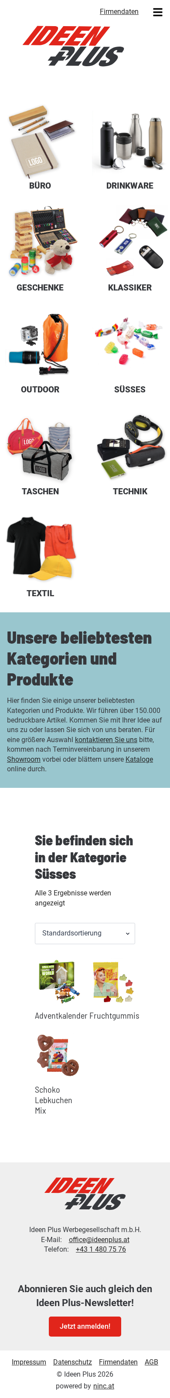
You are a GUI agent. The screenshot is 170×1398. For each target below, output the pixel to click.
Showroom (24, 759)
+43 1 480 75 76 (101, 1249)
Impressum (29, 1362)
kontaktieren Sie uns (106, 740)
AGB (151, 1362)
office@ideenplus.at (99, 1240)
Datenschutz (72, 1362)
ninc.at (103, 1386)
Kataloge (139, 759)
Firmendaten (119, 11)
